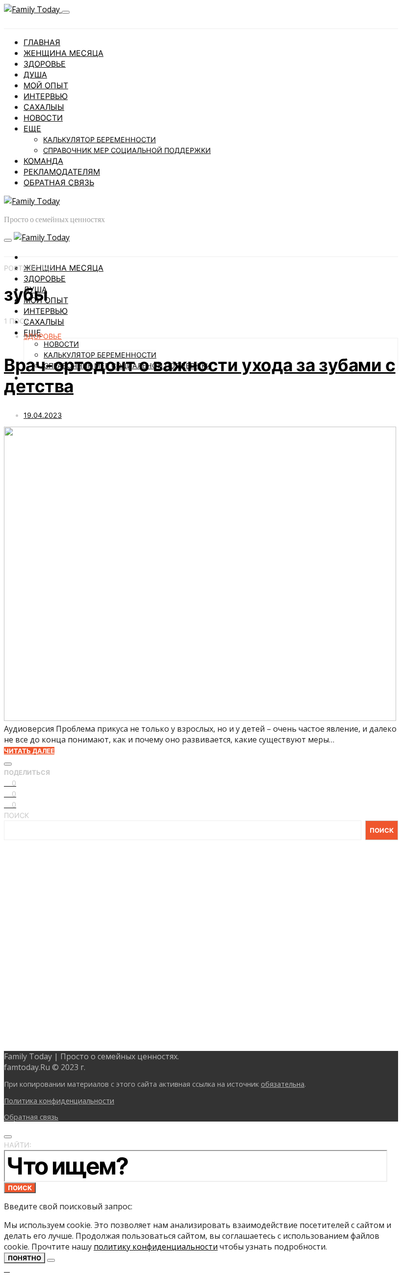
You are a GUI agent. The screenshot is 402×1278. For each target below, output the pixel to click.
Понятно (24, 1258)
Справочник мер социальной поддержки (127, 150)
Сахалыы (44, 107)
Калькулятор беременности (99, 139)
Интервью (46, 96)
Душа (35, 74)
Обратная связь (59, 182)
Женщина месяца (63, 53)
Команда (43, 161)
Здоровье (45, 64)
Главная (42, 42)
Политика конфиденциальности (59, 1100)
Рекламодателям (62, 172)
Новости (43, 118)
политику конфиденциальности (156, 1246)
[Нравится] (8, 764)
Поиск (16, 815)
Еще (32, 128)
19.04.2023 (43, 415)
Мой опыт (46, 85)
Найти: (17, 1145)
